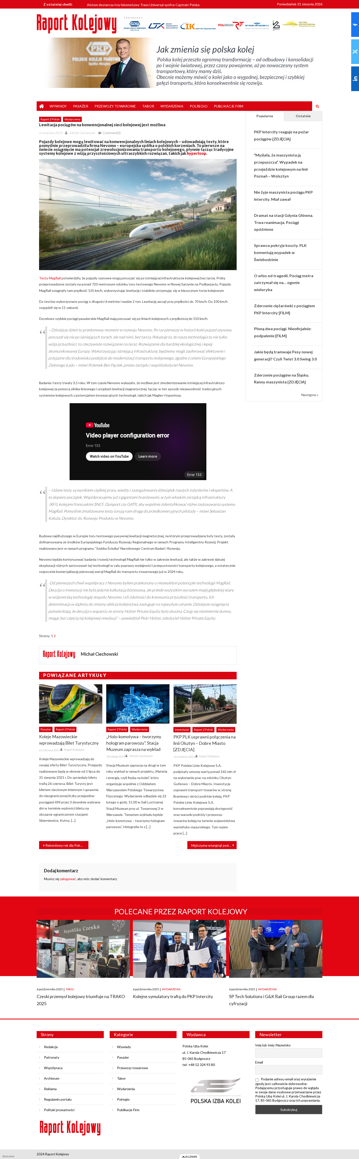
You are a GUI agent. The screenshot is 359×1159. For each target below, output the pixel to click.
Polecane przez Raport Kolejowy (180, 911)
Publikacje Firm (228, 106)
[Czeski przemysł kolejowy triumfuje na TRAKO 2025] (83, 949)
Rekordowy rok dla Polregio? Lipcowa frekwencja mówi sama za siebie (66, 845)
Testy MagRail (50, 278)
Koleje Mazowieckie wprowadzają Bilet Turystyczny (69, 740)
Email (259, 1062)
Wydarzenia (171, 106)
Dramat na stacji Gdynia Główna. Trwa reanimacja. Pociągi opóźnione (283, 222)
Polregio (199, 106)
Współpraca (53, 1068)
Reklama (50, 1089)
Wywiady (58, 106)
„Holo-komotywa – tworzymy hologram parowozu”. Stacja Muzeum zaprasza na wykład (133, 743)
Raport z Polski (50, 119)
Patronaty (51, 1057)
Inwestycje (182, 729)
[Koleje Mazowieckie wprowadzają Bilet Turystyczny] (70, 704)
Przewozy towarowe (115, 106)
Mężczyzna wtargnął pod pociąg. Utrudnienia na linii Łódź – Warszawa (214, 845)
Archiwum (51, 1078)
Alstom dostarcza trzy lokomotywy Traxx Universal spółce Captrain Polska (143, 4)
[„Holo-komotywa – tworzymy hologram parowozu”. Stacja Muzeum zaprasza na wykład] (137, 704)
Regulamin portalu (58, 1099)
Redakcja (51, 1047)
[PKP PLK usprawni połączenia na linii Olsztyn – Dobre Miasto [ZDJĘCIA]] (205, 704)
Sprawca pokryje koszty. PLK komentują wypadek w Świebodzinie (280, 252)
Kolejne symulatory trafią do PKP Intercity (173, 996)
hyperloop (196, 153)
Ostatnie (303, 116)
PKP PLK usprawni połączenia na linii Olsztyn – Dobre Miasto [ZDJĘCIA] (204, 743)
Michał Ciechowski (82, 133)
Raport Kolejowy (74, 749)
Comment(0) (112, 133)
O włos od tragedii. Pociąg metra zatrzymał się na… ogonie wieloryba (283, 282)
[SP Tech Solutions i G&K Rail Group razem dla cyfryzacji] (275, 949)
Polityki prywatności (59, 1110)
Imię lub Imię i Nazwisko (273, 1045)
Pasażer (80, 106)
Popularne (264, 116)
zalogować (68, 879)
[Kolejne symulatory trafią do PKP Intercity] (179, 949)
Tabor (148, 106)
